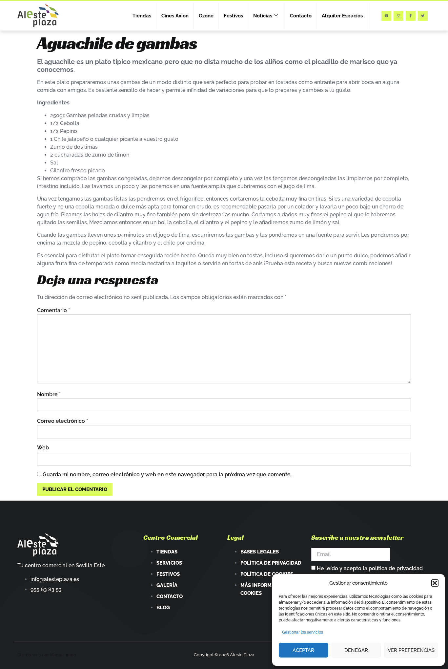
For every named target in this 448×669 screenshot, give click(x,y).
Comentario (53, 310)
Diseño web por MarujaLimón (46, 654)
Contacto (301, 16)
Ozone (206, 16)
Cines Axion (175, 16)
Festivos (233, 16)
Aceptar (303, 650)
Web (43, 447)
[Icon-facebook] (411, 16)
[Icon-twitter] (423, 16)
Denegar (356, 650)
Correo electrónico (62, 421)
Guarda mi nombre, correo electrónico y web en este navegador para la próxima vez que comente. (167, 474)
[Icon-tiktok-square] (386, 16)
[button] (435, 583)
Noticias (262, 16)
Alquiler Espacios (342, 16)
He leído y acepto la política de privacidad (370, 568)
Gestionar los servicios (302, 632)
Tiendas (141, 16)
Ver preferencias (411, 650)
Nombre (49, 394)
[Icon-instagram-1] (398, 16)
